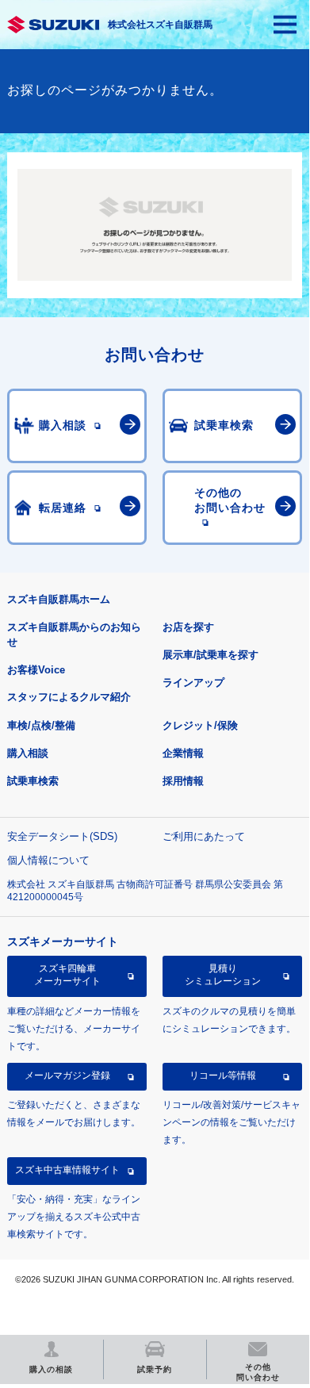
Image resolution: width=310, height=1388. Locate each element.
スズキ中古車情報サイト (67, 1169)
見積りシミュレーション (223, 975)
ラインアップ (193, 682)
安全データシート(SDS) (62, 836)
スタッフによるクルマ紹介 (69, 697)
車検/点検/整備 (41, 725)
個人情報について (48, 860)
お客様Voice (36, 670)
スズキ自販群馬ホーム (58, 599)
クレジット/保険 (200, 725)
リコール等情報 (222, 1075)
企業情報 (183, 753)
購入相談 (27, 753)
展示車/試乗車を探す (210, 655)
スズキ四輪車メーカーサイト (67, 975)
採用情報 (183, 781)
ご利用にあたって (204, 836)
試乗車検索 (33, 781)
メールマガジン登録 (67, 1075)
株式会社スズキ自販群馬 (160, 24)
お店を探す (188, 627)
